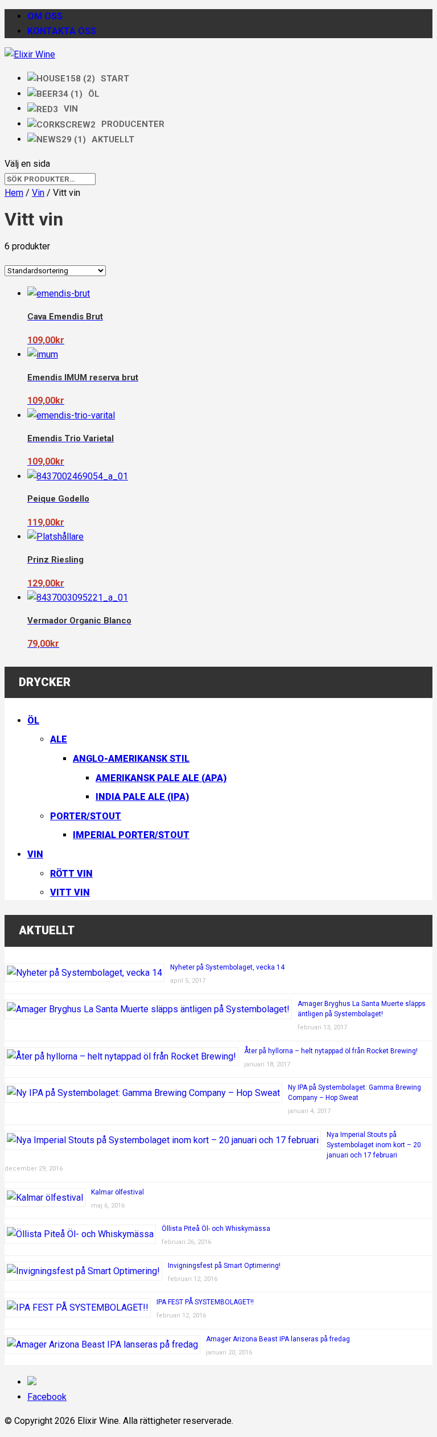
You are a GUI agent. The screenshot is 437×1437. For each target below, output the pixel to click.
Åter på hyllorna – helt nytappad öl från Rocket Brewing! (331, 1051)
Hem (14, 192)
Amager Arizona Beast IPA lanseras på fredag (278, 1339)
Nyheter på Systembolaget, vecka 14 (227, 967)
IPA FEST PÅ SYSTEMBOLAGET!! (205, 1302)
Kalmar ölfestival (117, 1192)
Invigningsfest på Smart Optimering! (224, 1266)
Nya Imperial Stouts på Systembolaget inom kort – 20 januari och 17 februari (374, 1145)
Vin (38, 192)
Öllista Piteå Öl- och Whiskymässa (216, 1229)
